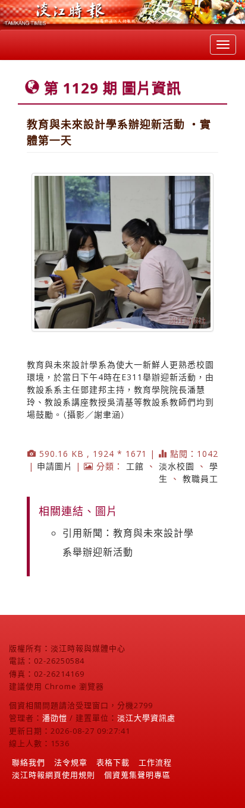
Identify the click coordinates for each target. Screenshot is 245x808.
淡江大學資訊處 (146, 717)
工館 (135, 466)
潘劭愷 (54, 717)
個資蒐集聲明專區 (137, 774)
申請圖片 (55, 466)
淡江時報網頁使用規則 (53, 774)
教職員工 (200, 478)
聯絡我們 (28, 762)
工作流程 (155, 762)
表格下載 (113, 762)
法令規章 (70, 762)
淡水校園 (176, 466)
